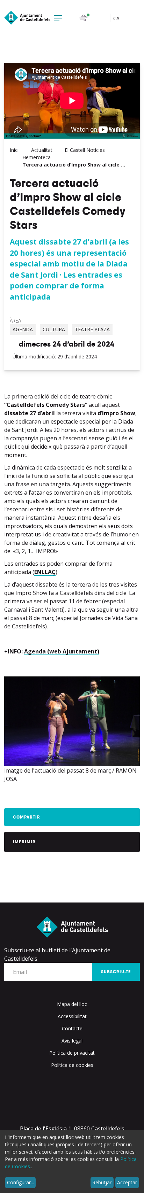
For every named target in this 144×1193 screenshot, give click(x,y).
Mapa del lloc (72, 1004)
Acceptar (127, 1182)
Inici (14, 150)
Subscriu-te (116, 972)
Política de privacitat (72, 1052)
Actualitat (41, 150)
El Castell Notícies (85, 150)
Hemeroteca (36, 157)
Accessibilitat (72, 1016)
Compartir (26, 817)
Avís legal (72, 1040)
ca (117, 18)
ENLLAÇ (45, 572)
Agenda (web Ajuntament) (61, 651)
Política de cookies (72, 1065)
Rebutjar (101, 1182)
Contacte (72, 1028)
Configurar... (20, 1182)
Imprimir (24, 842)
